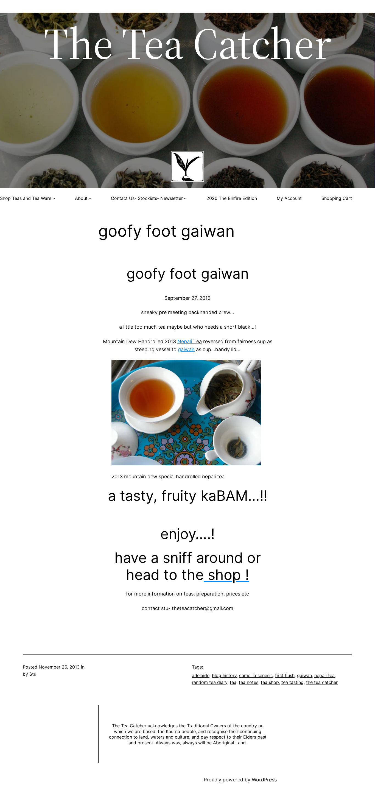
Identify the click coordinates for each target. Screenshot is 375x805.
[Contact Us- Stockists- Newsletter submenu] (185, 198)
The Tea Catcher (188, 43)
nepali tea (324, 675)
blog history (224, 675)
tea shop (270, 682)
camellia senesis (256, 675)
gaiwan (186, 349)
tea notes (248, 682)
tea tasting (292, 682)
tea (233, 682)
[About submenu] (90, 198)
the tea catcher (322, 682)
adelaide (200, 675)
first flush (285, 675)
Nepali (189, 341)
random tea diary (209, 682)
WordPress (264, 779)
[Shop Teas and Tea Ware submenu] (53, 198)
